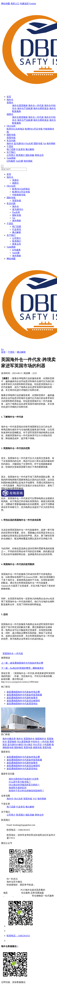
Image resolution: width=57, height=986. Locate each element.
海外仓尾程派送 (41, 108)
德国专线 (37, 747)
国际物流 (18, 747)
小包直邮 (46, 744)
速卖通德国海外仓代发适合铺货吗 (23, 700)
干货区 (10, 146)
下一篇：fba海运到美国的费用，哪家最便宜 (22, 668)
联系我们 (20, 155)
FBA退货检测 (23, 741)
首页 (9, 97)
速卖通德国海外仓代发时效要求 (22, 698)
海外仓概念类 (9, 738)
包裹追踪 (24, 3)
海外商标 (50, 143)
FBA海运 (28, 744)
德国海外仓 (40, 738)
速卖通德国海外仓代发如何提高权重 (24, 695)
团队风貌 (29, 155)
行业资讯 (20, 149)
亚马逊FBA (19, 143)
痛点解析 (29, 149)
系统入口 (15, 3)
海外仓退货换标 (20, 105)
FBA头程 (11, 126)
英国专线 (11, 137)
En (2, 349)
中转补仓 (35, 741)
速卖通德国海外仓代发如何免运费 (23, 692)
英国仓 (10, 102)
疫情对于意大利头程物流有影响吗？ (26, 790)
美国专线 (28, 747)
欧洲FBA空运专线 (34, 129)
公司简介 (11, 155)
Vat (44, 143)
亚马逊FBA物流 (15, 744)
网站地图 (5, 3)
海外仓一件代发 (36, 105)
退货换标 (11, 741)
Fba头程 (29, 143)
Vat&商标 (11, 158)
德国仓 (10, 114)
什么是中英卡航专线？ (20, 782)
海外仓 (10, 99)
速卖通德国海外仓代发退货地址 (22, 703)
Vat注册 (19, 161)
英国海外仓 (8, 653)
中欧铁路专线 (18, 195)
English (32, 3)
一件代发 (18, 653)
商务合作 (39, 155)
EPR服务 (11, 161)
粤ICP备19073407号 (10, 890)
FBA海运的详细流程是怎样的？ (24, 785)
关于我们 (11, 152)
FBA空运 (37, 744)
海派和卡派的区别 (17, 787)
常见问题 (11, 140)
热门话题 (11, 149)
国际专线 (11, 135)
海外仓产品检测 (25, 108)
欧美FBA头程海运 (15, 129)
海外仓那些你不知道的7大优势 (24, 779)
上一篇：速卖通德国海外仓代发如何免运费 (22, 663)
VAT (35, 798)
